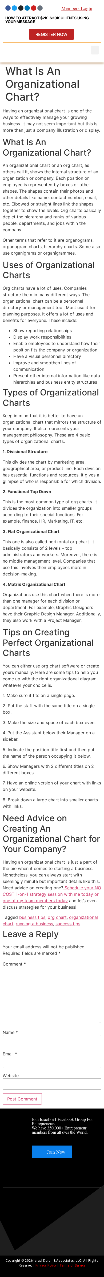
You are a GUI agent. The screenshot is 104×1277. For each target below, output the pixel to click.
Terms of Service (72, 1265)
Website (11, 1075)
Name (10, 1032)
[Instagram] (20, 8)
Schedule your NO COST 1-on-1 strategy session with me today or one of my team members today (52, 894)
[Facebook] (8, 8)
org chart (57, 917)
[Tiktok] (40, 8)
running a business (34, 923)
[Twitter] (14, 8)
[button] (95, 50)
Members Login (76, 8)
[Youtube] (33, 8)
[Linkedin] (27, 8)
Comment (14, 964)
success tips (67, 923)
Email (10, 1054)
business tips (32, 917)
